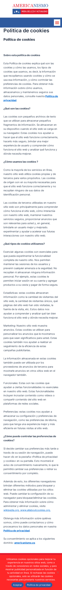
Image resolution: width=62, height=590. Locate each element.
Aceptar (17, 585)
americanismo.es (24, 542)
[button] (57, 22)
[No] (57, 572)
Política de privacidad (16, 530)
